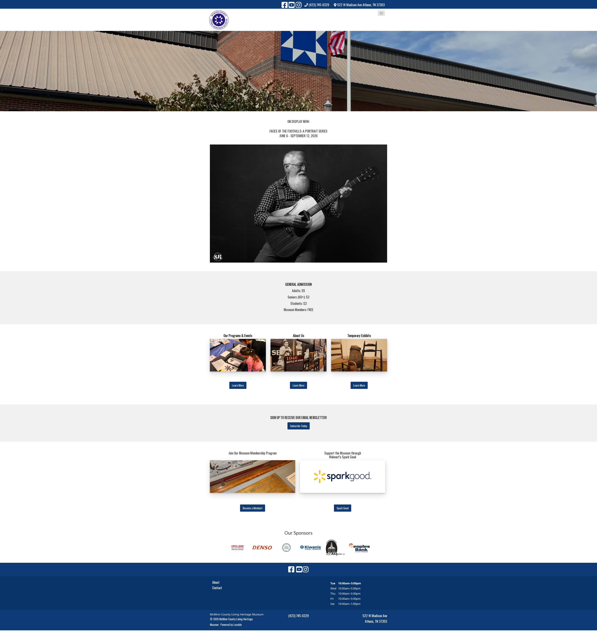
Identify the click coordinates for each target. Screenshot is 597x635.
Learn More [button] (238, 385)
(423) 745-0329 (319, 4)
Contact (217, 587)
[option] (237, 547)
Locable (238, 624)
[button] (381, 13)
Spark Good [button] (343, 508)
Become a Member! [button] (252, 508)
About (216, 582)
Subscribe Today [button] (298, 426)
